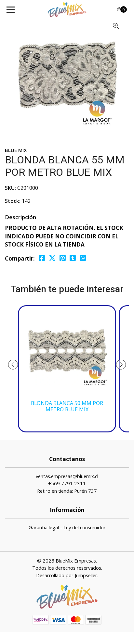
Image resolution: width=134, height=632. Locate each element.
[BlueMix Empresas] (67, 10)
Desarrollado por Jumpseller (66, 575)
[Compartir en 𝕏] (52, 258)
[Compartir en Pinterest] (63, 258)
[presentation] (13, 364)
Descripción (20, 217)
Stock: (12, 200)
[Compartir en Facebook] (42, 258)
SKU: (10, 187)
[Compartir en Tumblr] (73, 258)
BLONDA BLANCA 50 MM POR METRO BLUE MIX (67, 406)
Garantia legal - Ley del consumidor (67, 527)
